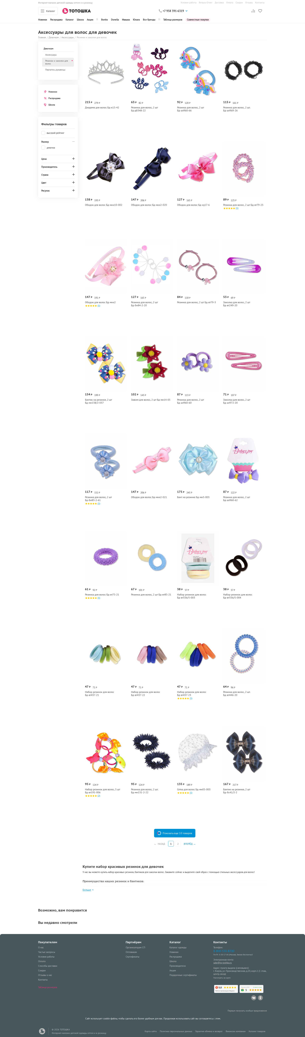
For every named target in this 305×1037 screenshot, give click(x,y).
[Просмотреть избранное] (260, 10)
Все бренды (149, 19)
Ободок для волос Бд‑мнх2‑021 (149, 497)
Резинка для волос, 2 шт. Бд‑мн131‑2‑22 (144, 791)
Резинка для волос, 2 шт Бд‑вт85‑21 (151, 594)
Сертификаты (132, 956)
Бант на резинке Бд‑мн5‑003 (193, 497)
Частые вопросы (46, 952)
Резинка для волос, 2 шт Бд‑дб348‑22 (144, 109)
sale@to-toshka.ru (222, 962)
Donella (115, 19)
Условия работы (189, 2)
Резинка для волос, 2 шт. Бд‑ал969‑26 (236, 109)
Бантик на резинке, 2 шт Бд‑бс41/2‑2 (236, 791)
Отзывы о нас (45, 975)
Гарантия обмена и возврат (209, 1031)
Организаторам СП (135, 947)
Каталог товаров (257, 1031)
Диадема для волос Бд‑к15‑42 (102, 107)
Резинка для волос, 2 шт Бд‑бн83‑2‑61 (98, 499)
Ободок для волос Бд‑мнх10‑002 (103, 204)
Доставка (219, 2)
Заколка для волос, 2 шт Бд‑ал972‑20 (236, 401)
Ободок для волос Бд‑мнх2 (100, 302)
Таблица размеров (172, 19)
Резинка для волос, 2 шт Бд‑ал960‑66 (190, 109)
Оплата (229, 2)
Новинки (42, 19)
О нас (41, 947)
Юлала (136, 19)
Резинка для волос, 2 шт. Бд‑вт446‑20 (236, 693)
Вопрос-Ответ (205, 2)
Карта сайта (151, 1031)
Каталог (70, 19)
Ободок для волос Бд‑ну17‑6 (193, 204)
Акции (90, 19)
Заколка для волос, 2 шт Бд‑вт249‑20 (236, 304)
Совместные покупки (198, 19)
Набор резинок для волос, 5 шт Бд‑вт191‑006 (102, 791)
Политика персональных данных (176, 1031)
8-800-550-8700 (223, 951)
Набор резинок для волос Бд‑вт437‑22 (145, 693)
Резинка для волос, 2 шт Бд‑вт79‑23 (243, 204)
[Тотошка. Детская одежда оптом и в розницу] (76, 10)
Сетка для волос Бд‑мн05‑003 (193, 789)
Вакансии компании (236, 1031)
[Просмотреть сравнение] (253, 10)
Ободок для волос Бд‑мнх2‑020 (149, 204)
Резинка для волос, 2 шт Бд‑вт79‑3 (196, 302)
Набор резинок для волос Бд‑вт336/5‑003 (191, 596)
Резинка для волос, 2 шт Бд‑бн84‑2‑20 (144, 304)
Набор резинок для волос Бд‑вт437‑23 (191, 693)
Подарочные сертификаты (183, 975)
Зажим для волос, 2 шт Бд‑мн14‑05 (150, 399)
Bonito (104, 19)
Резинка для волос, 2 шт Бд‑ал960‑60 (190, 401)
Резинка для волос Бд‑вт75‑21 (102, 594)
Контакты (259, 2)
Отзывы (249, 2)
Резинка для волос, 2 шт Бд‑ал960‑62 (236, 499)
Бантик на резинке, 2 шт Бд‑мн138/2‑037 (98, 401)
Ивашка (126, 19)
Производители (177, 965)
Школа (80, 19)
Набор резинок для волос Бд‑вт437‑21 (99, 693)
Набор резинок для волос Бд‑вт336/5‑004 (237, 596)
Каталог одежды (177, 947)
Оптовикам (131, 952)
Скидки (239, 2)
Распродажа (54, 98)
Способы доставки (47, 965)
